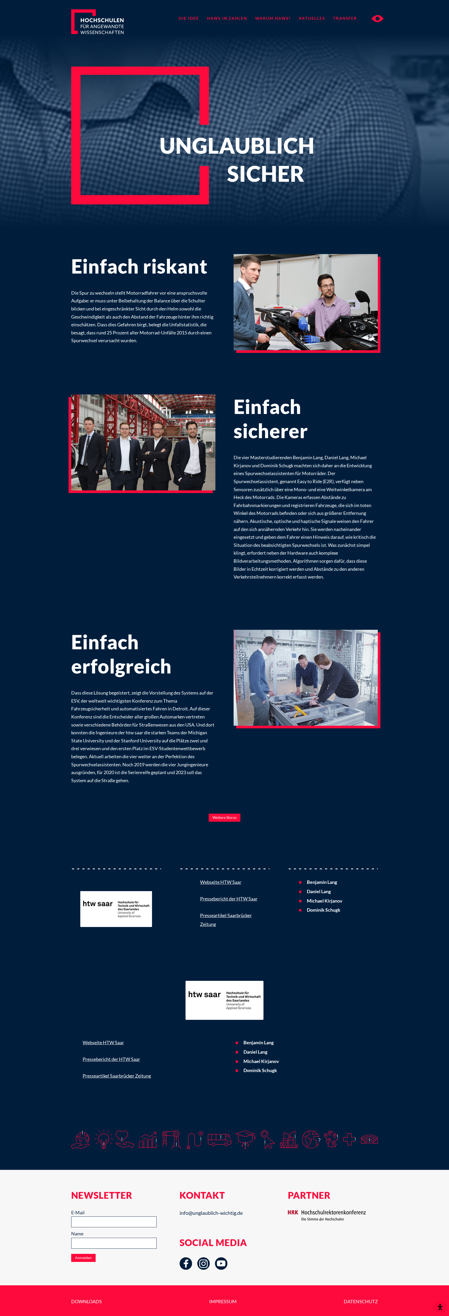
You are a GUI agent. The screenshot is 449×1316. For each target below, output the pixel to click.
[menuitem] (189, 18)
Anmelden (83, 1257)
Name (77, 1233)
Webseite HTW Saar (220, 882)
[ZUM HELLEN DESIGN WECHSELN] (372, 18)
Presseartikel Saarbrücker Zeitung (117, 1076)
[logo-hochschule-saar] (116, 902)
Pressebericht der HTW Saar (228, 899)
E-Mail (78, 1212)
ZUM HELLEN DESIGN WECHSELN (378, 18)
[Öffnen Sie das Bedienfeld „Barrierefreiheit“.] (440, 1307)
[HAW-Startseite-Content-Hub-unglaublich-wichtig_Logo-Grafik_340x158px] (106, 30)
